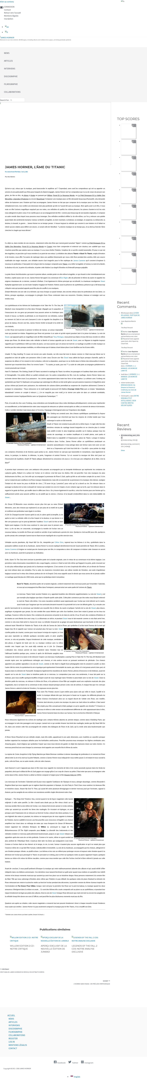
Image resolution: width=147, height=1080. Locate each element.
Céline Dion (59, 542)
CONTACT (13, 1048)
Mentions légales (11, 15)
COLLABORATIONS (17, 1035)
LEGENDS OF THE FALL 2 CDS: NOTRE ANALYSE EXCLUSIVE (84, 949)
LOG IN (12, 1041)
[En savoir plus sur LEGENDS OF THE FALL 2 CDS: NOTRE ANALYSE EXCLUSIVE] (86, 940)
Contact (7, 9)
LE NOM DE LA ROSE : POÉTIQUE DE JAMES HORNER (130, 315)
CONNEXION (9, 6)
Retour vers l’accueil (12, 12)
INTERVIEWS (14, 1025)
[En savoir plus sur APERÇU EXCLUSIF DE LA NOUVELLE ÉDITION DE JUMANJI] (55, 940)
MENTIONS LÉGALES (18, 1045)
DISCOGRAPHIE (15, 1028)
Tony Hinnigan (58, 337)
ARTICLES (13, 1022)
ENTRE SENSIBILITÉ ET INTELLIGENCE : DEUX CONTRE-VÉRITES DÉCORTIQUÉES (130, 400)
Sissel (103, 281)
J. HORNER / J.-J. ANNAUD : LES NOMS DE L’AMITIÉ (129, 368)
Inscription (8, 18)
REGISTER (13, 1038)
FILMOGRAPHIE (15, 1032)
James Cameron (79, 260)
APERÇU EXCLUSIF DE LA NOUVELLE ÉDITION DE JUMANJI (54, 949)
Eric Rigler (64, 278)
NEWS (11, 1018)
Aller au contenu (7, 1)
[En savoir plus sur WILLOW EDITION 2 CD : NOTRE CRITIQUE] (24, 940)
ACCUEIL (11, 1015)
